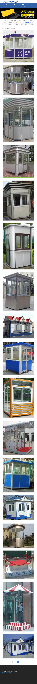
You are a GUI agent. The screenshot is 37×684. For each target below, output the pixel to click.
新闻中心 (7, 6)
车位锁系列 (19, 20)
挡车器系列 (25, 20)
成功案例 (16, 6)
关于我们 (14, 4)
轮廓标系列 (27, 24)
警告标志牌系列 (15, 24)
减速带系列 (9, 24)
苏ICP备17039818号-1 (8, 672)
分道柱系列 (21, 22)
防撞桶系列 (16, 22)
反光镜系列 (10, 22)
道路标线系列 (7, 20)
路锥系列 (21, 24)
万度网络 (3, 672)
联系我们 (24, 6)
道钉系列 (30, 20)
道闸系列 (5, 22)
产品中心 (22, 4)
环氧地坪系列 (13, 20)
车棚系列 (32, 24)
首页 (6, 4)
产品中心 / (10, 28)
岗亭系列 (26, 22)
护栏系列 (4, 24)
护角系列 (31, 22)
